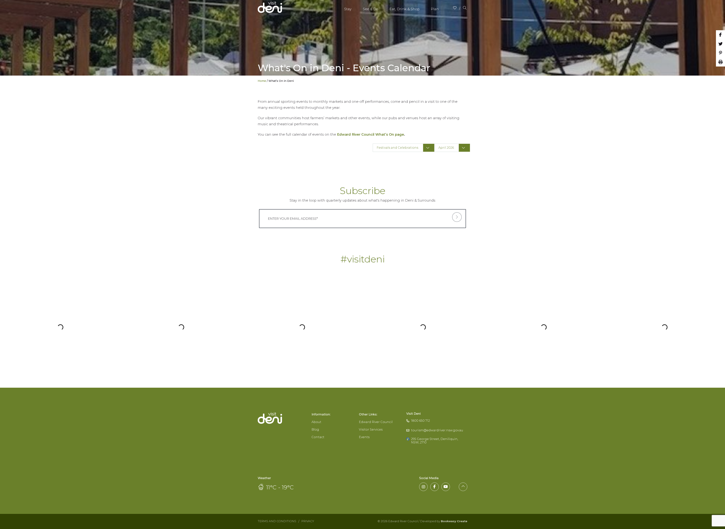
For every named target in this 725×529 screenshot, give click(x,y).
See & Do (370, 9)
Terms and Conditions (277, 521)
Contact (318, 437)
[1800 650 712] (418, 417)
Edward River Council (376, 422)
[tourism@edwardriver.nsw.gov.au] (434, 426)
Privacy (307, 521)
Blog (315, 429)
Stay (348, 9)
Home (262, 81)
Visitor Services (371, 429)
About (316, 422)
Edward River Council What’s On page (370, 134)
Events (364, 437)
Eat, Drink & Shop (404, 9)
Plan (435, 9)
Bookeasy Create (454, 521)
